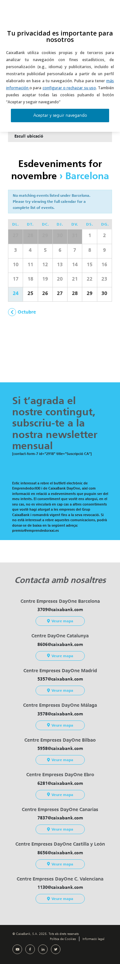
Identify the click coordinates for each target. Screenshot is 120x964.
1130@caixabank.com (60, 887)
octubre (27, 312)
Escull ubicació (28, 136)
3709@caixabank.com (60, 609)
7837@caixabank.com (60, 818)
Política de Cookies (63, 939)
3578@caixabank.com (60, 714)
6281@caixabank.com (60, 783)
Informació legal (93, 939)
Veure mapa (62, 621)
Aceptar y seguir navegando (60, 115)
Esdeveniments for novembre (56, 170)
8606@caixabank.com (60, 644)
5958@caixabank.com (60, 748)
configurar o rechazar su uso (69, 88)
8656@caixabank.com (60, 853)
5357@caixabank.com (60, 679)
